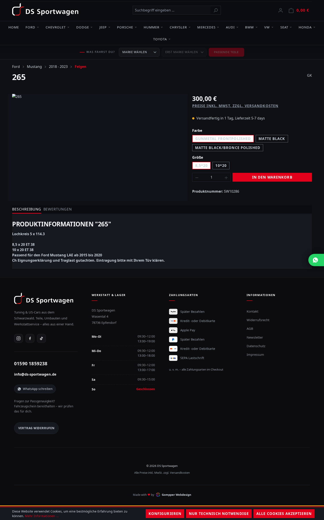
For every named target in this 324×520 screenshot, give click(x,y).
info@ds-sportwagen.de (35, 374)
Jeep (103, 27)
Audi (230, 27)
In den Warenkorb (272, 177)
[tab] (26, 209)
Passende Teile (226, 52)
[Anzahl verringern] (196, 177)
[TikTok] (41, 338)
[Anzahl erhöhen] (226, 177)
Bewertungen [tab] (57, 209)
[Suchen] (215, 10)
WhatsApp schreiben (37, 389)
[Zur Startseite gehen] (45, 9)
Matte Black (272, 138)
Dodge (82, 27)
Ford (30, 27)
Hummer (151, 27)
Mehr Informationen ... (42, 516)
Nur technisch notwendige (219, 513)
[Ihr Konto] (280, 10)
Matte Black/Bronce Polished (227, 147)
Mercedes (206, 27)
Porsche (125, 27)
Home (13, 27)
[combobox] (172, 10)
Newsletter (255, 337)
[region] (98, 141)
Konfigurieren (165, 513)
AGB (250, 328)
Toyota (160, 39)
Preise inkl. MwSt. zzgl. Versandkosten (235, 105)
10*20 (221, 165)
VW (267, 27)
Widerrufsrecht (258, 320)
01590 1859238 (31, 363)
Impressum (255, 354)
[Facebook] (30, 338)
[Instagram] (18, 338)
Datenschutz (256, 346)
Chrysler (178, 27)
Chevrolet (56, 27)
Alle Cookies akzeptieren (284, 513)
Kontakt (252, 311)
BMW (249, 27)
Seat (284, 27)
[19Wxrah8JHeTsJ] (97, 141)
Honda (305, 27)
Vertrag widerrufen (36, 428)
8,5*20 (201, 165)
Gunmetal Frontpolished (223, 138)
